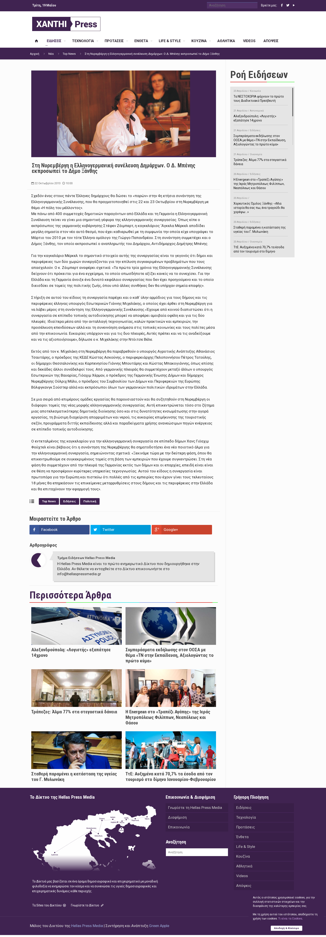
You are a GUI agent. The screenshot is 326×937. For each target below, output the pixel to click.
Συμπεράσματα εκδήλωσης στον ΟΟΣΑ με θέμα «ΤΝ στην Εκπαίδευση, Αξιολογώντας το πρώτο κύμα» (170, 655)
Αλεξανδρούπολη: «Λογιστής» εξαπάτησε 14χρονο (255, 115)
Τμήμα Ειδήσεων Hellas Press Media (86, 558)
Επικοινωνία (179, 827)
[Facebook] (281, 5)
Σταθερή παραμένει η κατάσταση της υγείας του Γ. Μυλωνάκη (260, 227)
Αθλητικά (244, 866)
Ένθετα (242, 837)
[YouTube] (293, 5)
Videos (242, 876)
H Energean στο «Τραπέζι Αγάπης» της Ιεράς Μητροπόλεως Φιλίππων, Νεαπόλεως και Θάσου (168, 717)
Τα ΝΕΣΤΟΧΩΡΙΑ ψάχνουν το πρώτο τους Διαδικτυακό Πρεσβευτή (259, 96)
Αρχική (34, 53)
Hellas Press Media (87, 925)
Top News (69, 53)
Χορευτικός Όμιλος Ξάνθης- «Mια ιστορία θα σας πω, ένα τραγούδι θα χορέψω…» (259, 205)
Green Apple (159, 925)
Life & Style (245, 846)
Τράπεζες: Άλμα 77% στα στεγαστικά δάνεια (74, 711)
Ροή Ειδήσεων (259, 74)
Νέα (51, 53)
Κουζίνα (243, 856)
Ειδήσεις (69, 501)
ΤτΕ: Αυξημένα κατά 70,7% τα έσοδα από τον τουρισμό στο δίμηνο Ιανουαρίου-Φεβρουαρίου (171, 776)
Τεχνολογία (246, 817)
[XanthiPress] (66, 22)
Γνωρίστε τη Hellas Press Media (195, 807)
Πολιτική (89, 501)
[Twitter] (287, 5)
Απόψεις (243, 885)
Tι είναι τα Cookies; (290, 918)
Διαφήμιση (177, 817)
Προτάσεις (245, 827)
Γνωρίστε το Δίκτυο (85, 905)
